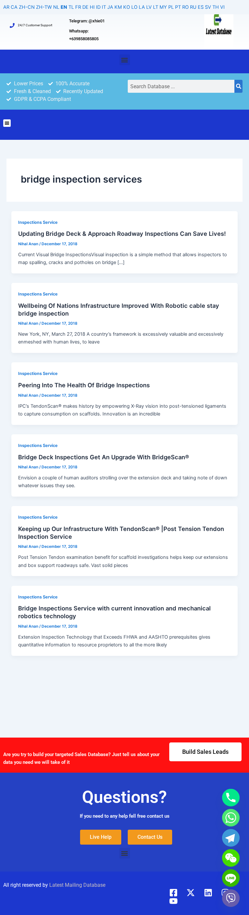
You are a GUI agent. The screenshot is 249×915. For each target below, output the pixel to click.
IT (104, 7)
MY (163, 7)
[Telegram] (231, 838)
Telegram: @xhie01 (87, 20)
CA (14, 7)
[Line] (231, 878)
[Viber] (231, 898)
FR (78, 7)
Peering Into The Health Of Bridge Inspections (84, 385)
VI (222, 7)
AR (6, 7)
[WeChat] (231, 858)
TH (215, 7)
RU (193, 7)
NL (56, 7)
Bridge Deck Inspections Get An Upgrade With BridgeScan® (103, 457)
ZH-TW (44, 7)
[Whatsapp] (231, 817)
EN (64, 7)
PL (171, 7)
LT (155, 7)
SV (208, 7)
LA (142, 7)
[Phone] (231, 797)
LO (134, 7)
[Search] (238, 86)
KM (118, 7)
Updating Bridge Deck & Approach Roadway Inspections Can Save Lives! (122, 233)
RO (185, 7)
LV (149, 7)
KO (126, 7)
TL (71, 7)
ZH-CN (27, 7)
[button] (124, 59)
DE (85, 7)
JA (110, 7)
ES (201, 7)
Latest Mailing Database (77, 885)
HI (92, 7)
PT (178, 7)
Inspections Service (38, 222)
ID (98, 7)
